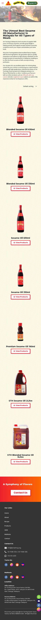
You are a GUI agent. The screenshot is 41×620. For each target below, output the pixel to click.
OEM (6, 530)
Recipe (6, 521)
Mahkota (7, 534)
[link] (6, 564)
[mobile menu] (2, 3)
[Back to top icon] (37, 616)
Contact (7, 538)
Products (7, 526)
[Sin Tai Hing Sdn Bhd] (21, 2)
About (6, 517)
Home (6, 513)
